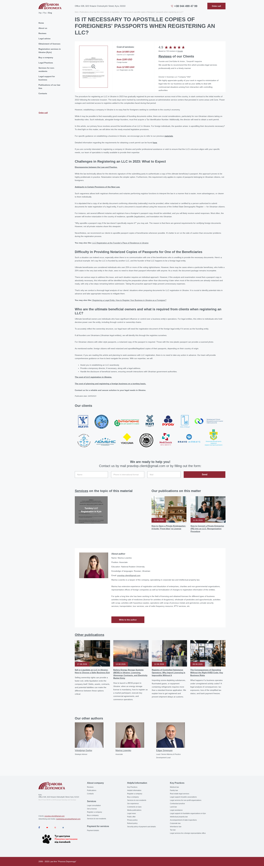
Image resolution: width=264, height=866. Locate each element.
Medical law (174, 787)
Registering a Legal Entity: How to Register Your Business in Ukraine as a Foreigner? (129, 300)
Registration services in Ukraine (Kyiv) (49, 50)
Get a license (92, 809)
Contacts (42, 93)
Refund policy (132, 823)
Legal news (131, 813)
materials (168, 136)
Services (81, 491)
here (155, 142)
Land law (173, 807)
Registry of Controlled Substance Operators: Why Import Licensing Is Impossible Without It (168, 672)
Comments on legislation (110, 12)
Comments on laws (134, 807)
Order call (43, 112)
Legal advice (44, 38)
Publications (91, 790)
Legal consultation (94, 805)
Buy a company (45, 57)
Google (180, 51)
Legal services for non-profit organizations (185, 800)
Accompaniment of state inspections (183, 820)
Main (77, 12)
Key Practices (132, 787)
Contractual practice (177, 804)
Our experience (133, 804)
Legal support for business (46, 78)
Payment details (93, 830)
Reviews (42, 33)
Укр (40, 13)
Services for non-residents (46, 69)
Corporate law (175, 823)
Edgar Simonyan (164, 750)
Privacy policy (132, 820)
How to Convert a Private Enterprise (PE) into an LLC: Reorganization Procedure (207, 528)
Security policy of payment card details (141, 827)
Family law (174, 790)
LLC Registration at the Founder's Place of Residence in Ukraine (120, 243)
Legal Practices (45, 63)
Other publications (89, 635)
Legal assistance (176, 810)
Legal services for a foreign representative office (188, 833)
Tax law (173, 830)
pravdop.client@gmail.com (128, 575)
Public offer (131, 817)
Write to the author (128, 620)
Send (204, 474)
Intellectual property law (179, 817)
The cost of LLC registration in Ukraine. (93, 377)
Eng (50, 13)
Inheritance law (175, 827)
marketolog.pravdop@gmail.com (68, 819)
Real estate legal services (179, 794)
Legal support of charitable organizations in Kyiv (188, 813)
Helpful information (134, 790)
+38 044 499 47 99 (185, 6)
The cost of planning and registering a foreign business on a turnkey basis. (110, 384)
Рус (44, 13)
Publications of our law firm (49, 86)
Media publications (134, 810)
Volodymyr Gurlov (83, 750)
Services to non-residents (96, 819)
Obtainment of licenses (49, 44)
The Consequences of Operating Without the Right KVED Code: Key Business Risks (206, 672)
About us (42, 28)
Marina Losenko (123, 750)
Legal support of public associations (183, 797)
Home (41, 23)
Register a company (94, 812)
